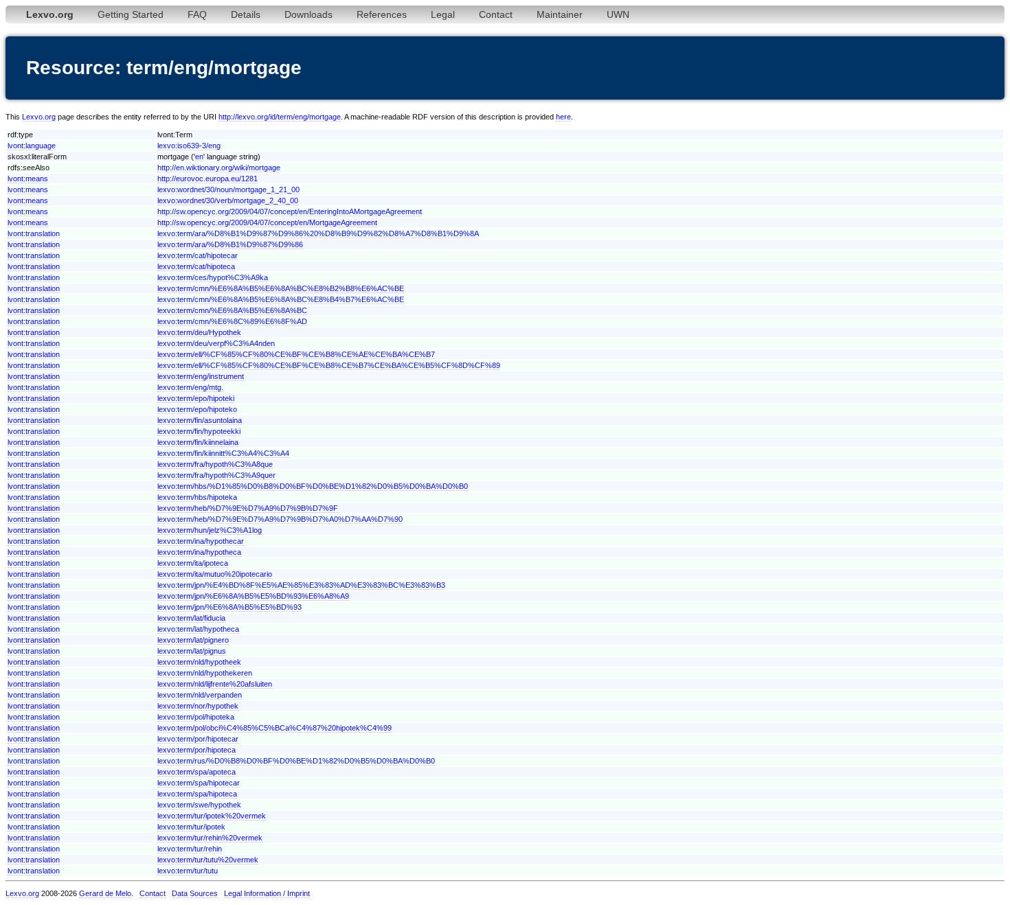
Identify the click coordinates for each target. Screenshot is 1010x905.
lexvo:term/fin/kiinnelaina (197, 442)
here (563, 117)
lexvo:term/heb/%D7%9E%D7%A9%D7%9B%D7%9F (247, 508)
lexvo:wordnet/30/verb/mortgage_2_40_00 (227, 200)
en (199, 156)
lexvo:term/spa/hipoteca (197, 794)
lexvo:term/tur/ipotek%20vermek (211, 816)
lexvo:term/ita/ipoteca (192, 563)
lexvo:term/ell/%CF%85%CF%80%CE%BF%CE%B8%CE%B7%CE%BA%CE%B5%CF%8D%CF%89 (328, 365)
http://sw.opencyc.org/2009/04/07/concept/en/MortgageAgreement (267, 222)
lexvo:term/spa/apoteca (196, 772)
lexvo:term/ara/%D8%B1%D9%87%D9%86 (230, 244)
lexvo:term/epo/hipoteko (197, 409)
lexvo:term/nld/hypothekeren (204, 673)
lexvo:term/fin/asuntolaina (199, 420)
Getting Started (131, 14)
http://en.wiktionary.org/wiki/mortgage (218, 167)
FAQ (197, 14)
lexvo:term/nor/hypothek (197, 706)
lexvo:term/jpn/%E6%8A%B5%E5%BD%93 (229, 607)
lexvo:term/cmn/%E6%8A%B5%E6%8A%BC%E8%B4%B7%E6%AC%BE (280, 299)
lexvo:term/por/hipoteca (196, 750)
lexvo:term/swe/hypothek (199, 805)
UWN (618, 14)
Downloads (308, 14)
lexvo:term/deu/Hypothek (199, 332)
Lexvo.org (39, 117)
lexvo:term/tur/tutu (187, 871)
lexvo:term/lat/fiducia (191, 618)
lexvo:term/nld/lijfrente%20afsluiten (214, 684)
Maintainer (560, 14)
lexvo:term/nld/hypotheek (199, 662)
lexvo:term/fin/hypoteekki (198, 431)
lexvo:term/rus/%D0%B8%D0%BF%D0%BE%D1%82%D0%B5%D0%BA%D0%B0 (296, 761)
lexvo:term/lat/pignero (193, 640)
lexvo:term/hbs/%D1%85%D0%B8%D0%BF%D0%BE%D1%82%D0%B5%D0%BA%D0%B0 (312, 486)
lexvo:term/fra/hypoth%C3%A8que (215, 464)
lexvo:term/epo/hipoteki (195, 398)
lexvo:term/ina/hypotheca (199, 552)
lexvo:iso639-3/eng (189, 145)
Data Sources (195, 893)
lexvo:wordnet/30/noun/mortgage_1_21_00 (228, 189)
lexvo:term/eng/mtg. (190, 387)
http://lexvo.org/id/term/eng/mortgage (279, 117)
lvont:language (32, 145)
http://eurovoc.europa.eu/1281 (207, 178)
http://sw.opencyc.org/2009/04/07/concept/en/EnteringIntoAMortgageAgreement (289, 211)
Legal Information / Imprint (267, 893)
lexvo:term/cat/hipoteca (196, 266)
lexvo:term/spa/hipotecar (198, 783)
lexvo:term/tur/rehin (189, 849)
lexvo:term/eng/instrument (200, 376)
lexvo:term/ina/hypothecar (200, 541)
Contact (496, 14)
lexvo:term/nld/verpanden (199, 695)
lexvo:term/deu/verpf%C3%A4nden (216, 343)
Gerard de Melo (105, 893)
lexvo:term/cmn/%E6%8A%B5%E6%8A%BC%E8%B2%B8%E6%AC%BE (280, 288)
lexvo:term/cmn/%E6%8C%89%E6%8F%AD (232, 321)
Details (245, 14)
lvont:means (28, 178)
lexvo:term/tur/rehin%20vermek (209, 838)
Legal (443, 14)
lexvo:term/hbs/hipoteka (197, 497)
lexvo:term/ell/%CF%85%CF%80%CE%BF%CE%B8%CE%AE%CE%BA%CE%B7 (296, 354)
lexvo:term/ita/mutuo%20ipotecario (214, 574)
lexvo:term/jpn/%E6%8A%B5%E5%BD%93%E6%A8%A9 (253, 596)
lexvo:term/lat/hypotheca (198, 629)
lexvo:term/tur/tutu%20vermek (207, 860)
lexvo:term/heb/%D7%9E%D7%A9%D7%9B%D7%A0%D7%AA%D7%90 (280, 519)
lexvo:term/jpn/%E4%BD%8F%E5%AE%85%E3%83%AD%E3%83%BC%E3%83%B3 (301, 585)
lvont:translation (34, 233)
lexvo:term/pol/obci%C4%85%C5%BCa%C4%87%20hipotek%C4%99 (274, 728)
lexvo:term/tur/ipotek (191, 827)
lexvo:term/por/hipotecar (197, 739)
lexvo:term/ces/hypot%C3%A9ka (212, 277)
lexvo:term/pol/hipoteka (195, 717)
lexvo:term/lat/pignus (191, 651)
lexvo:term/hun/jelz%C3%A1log (209, 530)
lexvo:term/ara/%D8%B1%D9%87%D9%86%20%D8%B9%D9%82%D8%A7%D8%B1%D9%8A (318, 233)
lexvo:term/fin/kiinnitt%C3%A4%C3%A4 (223, 453)
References (382, 14)
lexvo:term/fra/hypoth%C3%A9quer (216, 475)
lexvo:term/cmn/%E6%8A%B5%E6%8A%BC (232, 310)
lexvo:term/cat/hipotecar (197, 255)
